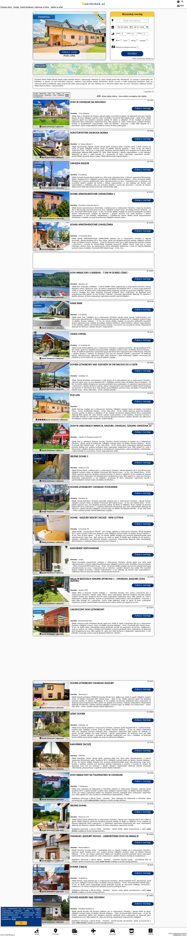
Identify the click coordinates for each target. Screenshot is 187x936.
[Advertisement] (93, 658)
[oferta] (40, 127)
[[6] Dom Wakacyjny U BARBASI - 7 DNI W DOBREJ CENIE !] (51, 284)
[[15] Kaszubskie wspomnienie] (51, 560)
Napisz (184, 935)
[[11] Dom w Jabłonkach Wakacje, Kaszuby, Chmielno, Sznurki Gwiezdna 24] (51, 438)
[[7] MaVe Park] (51, 315)
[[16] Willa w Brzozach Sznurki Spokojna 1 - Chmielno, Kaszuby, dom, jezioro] (51, 591)
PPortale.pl (11, 935)
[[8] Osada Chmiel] (51, 346)
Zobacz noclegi (143, 108)
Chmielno (37, 104)
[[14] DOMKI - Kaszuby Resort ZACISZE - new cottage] (51, 529)
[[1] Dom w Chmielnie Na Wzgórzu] (51, 114)
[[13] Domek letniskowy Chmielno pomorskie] (51, 499)
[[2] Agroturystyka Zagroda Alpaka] (51, 144)
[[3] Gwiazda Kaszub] (51, 175)
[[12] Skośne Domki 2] (51, 468)
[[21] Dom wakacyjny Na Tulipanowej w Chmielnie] (51, 787)
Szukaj (132, 53)
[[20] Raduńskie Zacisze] (51, 756)
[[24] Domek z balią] (51, 879)
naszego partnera (119, 800)
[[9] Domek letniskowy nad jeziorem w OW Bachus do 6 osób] (51, 376)
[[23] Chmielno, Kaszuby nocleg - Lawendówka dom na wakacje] (51, 848)
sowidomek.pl (93, 4)
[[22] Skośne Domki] (51, 817)
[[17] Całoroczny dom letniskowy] (51, 621)
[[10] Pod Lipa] (51, 407)
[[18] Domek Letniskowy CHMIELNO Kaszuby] (51, 695)
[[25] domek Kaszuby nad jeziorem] (51, 909)
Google (37, 909)
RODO (14, 919)
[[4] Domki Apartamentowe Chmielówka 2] (51, 206)
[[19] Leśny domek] (51, 725)
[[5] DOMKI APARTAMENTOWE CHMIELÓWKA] (51, 236)
